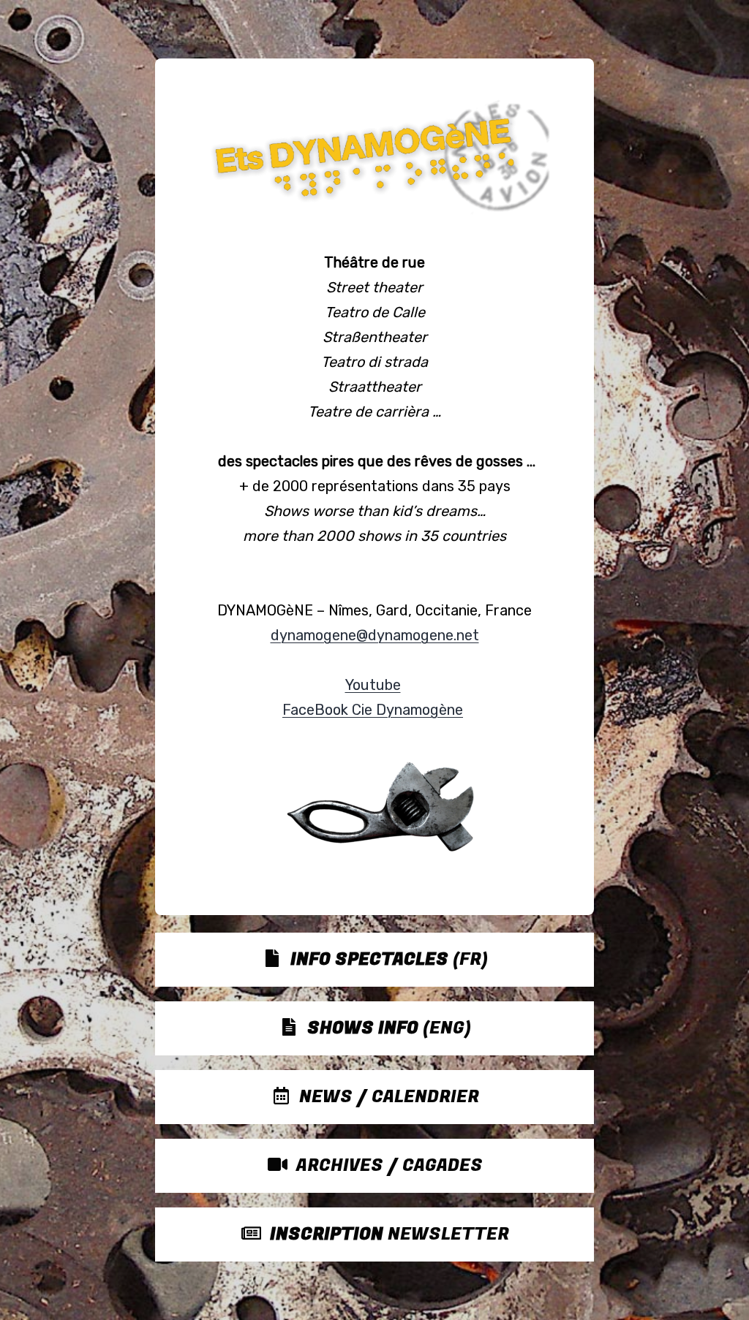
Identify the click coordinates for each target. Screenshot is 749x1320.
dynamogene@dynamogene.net (375, 635)
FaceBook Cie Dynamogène (372, 709)
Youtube (373, 685)
